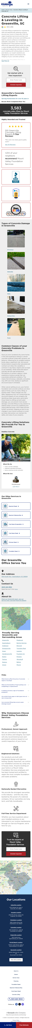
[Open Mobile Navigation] (28, 4)
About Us (16, 971)
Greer (4, 651)
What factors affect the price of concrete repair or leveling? (13, 679)
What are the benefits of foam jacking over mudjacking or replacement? (14, 685)
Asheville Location (16, 905)
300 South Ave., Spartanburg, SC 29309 (14, 576)
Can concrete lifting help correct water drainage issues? (13, 703)
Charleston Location (16, 920)
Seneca (4, 662)
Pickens (19, 656)
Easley (4, 656)
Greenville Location (16, 935)
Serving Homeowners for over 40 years (14, 98)
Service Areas (9, 9)
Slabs (8, 293)
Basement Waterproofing (16, 987)
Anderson (5, 646)
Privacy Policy (16, 1020)
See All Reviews (10, 144)
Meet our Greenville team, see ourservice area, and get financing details (14, 599)
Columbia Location (16, 927)
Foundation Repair (16, 984)
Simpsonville (6, 648)
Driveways (10, 249)
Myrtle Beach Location (16, 942)
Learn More (15, 486)
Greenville (5, 640)
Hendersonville (7, 654)
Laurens (19, 651)
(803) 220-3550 (7, 587)
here (16, 589)
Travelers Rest (21, 648)
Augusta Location (16, 912)
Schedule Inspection (16, 84)
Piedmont (20, 640)
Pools (8, 338)
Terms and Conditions (16, 1021)
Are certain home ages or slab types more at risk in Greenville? (14, 697)
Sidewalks (10, 271)
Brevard (19, 646)
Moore (19, 665)
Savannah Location (16, 950)
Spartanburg (6, 643)
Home (3, 9)
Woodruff (20, 659)
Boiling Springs (21, 643)
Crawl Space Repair (16, 991)
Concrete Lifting (16, 994)
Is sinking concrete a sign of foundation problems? (13, 691)
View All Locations (16, 959)
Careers (16, 974)
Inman (4, 665)
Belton (19, 662)
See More (5, 61)
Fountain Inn (21, 654)
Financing (16, 981)
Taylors (4, 659)
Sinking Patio (11, 316)
